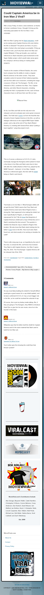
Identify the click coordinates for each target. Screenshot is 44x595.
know (23, 217)
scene (21, 115)
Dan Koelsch (17, 20)
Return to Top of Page (22, 584)
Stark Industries (29, 40)
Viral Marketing (13, 257)
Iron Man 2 (36, 257)
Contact (7, 542)
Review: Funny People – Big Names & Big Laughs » (22, 269)
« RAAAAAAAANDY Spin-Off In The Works (18, 267)
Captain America (29, 257)
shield (36, 171)
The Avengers (7, 259)
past (10, 230)
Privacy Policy (9, 546)
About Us (8, 538)
